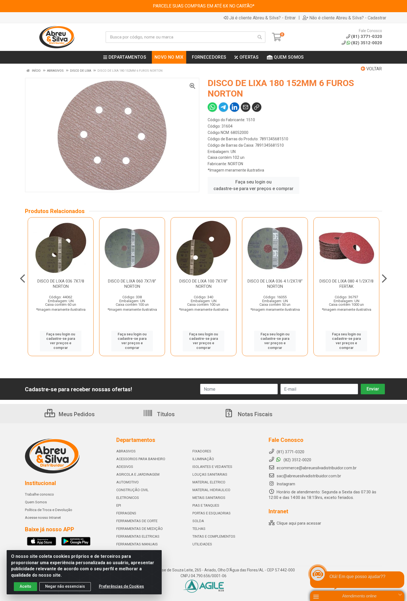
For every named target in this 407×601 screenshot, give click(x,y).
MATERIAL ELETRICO (208, 482)
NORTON (235, 164)
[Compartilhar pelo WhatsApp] (212, 107)
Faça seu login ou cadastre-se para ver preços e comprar (253, 185)
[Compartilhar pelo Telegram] (223, 107)
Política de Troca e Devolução (48, 510)
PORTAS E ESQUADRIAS (211, 513)
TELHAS (198, 529)
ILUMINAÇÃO (203, 459)
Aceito (25, 586)
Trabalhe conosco (39, 494)
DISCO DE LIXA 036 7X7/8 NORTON (60, 284)
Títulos (165, 414)
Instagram (285, 483)
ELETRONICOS (127, 498)
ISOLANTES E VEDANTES (212, 467)
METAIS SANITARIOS (208, 498)
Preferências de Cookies (121, 586)
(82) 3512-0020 (366, 42)
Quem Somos (36, 502)
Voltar (373, 68)
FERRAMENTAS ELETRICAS (137, 536)
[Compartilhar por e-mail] (245, 107)
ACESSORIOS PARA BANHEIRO (140, 459)
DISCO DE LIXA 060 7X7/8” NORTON (132, 284)
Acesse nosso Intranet (43, 517)
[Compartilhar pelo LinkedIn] (234, 107)
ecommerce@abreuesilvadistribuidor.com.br (317, 467)
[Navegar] (22, 278)
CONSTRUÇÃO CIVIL (132, 490)
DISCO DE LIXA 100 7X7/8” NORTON (203, 284)
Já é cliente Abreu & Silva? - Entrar (262, 17)
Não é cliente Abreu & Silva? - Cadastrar (347, 17)
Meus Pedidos (76, 414)
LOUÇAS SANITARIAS (209, 474)
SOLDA (198, 521)
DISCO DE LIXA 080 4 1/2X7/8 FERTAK (346, 284)
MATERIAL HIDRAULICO (211, 490)
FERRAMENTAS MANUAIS (137, 544)
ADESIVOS (124, 467)
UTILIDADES (202, 544)
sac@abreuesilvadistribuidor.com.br (309, 475)
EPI (118, 505)
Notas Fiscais (254, 414)
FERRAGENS (126, 513)
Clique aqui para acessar (298, 523)
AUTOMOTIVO (127, 482)
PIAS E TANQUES (205, 505)
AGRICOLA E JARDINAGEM (137, 474)
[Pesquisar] (260, 37)
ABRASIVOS (126, 451)
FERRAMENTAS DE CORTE (137, 521)
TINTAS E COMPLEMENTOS (213, 536)
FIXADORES (201, 451)
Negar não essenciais (65, 586)
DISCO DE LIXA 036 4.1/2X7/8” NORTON (275, 284)
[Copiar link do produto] (256, 107)
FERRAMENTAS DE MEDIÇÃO (139, 529)
